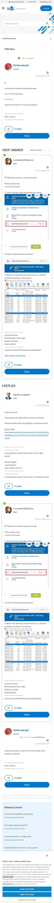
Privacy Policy (8, 884)
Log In (46, 8)
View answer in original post (15, 355)
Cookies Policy (8, 877)
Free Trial (31, 2)
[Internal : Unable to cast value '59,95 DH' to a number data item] (45, 150)
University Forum (9, 38)
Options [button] (50, 38)
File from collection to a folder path (17, 836)
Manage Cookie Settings (27, 900)
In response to (33, 737)
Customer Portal (16, 2)
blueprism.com (45, 2)
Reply (27, 135)
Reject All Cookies (27, 894)
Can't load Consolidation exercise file (18, 814)
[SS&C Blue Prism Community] (16, 8)
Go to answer (27, 58)
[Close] (47, 855)
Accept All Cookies (27, 889)
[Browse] (4, 8)
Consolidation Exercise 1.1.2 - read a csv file (20, 848)
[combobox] (27, 23)
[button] (9, 129)
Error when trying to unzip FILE (16, 825)
